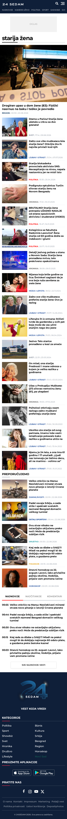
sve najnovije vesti (33, 665)
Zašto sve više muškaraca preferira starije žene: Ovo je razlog (45, 299)
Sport (45, 10)
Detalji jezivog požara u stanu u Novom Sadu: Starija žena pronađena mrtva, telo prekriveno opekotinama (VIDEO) (47, 257)
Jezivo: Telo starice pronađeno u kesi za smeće (45, 343)
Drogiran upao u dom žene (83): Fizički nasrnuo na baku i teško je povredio (30, 107)
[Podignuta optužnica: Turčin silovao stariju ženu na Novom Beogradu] (14, 193)
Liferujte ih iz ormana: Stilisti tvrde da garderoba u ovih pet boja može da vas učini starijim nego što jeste (47, 323)
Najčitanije (33, 596)
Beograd (40, 741)
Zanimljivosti (36, 497)
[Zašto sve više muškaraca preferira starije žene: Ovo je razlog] (14, 304)
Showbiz (55, 10)
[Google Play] (44, 773)
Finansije (34, 564)
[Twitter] (42, 792)
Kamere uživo (22, 10)
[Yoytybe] (36, 792)
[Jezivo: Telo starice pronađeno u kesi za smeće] (14, 349)
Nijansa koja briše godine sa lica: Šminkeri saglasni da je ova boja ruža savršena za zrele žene (46, 279)
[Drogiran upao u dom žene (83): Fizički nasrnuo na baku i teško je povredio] (33, 73)
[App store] (21, 773)
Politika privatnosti (14, 806)
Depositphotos (55, 806)
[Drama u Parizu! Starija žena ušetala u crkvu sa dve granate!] (14, 127)
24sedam (21, 814)
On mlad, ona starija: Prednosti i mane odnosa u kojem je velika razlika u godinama (45, 368)
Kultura (39, 731)
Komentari (54, 596)
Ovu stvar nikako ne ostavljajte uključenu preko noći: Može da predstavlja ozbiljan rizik (45, 530)
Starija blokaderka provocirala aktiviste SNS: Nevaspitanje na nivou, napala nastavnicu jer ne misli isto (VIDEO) (47, 168)
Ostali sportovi (38, 520)
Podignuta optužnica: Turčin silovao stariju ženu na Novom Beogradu (46, 188)
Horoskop (35, 586)
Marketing (44, 801)
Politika (35, 10)
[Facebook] (24, 791)
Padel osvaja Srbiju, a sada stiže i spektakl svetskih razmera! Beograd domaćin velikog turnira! (45, 508)
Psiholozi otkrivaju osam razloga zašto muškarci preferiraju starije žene (44, 410)
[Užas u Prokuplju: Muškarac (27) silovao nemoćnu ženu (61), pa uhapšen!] (14, 393)
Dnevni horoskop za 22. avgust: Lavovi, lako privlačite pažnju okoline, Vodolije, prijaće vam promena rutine (47, 574)
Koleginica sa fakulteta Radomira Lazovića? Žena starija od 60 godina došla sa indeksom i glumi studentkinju (46, 235)
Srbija (38, 736)
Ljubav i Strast (37, 158)
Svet (64, 10)
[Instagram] (30, 792)
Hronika (33, 202)
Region (6, 113)
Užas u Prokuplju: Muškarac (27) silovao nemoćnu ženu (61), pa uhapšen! (45, 388)
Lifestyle (7, 756)
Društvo (33, 542)
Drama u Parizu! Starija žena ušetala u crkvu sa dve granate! (46, 122)
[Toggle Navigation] (63, 3)
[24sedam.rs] (13, 4)
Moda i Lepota (36, 291)
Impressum (30, 801)
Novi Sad (40, 757)
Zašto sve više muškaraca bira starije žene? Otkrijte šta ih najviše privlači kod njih (47, 144)
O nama (7, 801)
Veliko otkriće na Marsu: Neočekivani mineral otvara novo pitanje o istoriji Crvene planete (46, 485)
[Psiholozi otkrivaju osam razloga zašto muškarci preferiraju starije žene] (14, 415)
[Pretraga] (57, 3)
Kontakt (17, 801)
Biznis (38, 726)
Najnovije (7, 10)
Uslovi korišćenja (35, 806)
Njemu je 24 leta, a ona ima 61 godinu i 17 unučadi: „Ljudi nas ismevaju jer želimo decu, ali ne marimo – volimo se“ (47, 457)
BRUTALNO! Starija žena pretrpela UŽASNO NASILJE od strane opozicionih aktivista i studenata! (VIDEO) (47, 212)
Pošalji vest (58, 801)
